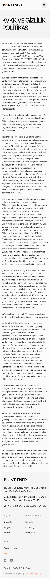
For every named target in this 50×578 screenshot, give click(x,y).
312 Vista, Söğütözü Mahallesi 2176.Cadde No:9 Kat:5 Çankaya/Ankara (25, 489)
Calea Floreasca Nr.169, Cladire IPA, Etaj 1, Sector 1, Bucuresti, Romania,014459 (25, 498)
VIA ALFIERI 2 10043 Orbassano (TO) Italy (25, 505)
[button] (44, 5)
